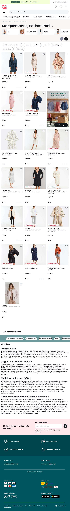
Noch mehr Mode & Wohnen (48, 464)
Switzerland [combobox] (61, 506)
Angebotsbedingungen (17, 505)
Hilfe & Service (8, 460)
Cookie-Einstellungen (42, 505)
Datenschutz (32, 505)
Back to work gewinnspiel (12, 17)
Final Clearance (38, 17)
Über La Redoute (45, 460)
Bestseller (62, 17)
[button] (66, 7)
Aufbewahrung (50, 17)
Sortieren (6, 45)
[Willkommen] (56, 7)
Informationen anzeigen (35, 472)
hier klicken (38, 432)
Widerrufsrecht (7, 507)
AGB (26, 505)
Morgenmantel (23, 21)
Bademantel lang (31, 339)
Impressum (6, 505)
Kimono (57, 339)
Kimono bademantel (45, 339)
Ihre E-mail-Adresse (41, 423)
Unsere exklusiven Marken (11, 464)
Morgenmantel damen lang (14, 339)
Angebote (26, 17)
